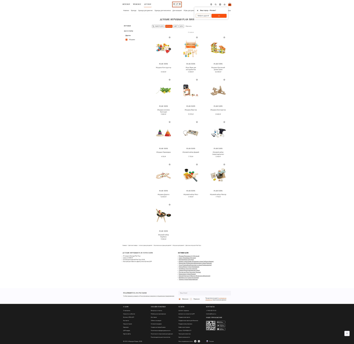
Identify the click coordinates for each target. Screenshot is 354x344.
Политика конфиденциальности (160, 330)
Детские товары (132, 245)
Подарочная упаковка (185, 324)
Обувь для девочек (190, 10)
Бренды (133, 10)
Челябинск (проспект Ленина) (188, 268)
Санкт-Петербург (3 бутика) (187, 258)
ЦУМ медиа (126, 330)
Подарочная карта (184, 317)
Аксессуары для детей (145, 245)
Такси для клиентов (184, 334)
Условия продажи (156, 324)
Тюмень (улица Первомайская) (188, 279)
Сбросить (188, 26)
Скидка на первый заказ (158, 327)
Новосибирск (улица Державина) (189, 266)
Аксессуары (128, 31)
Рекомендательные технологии (160, 337)
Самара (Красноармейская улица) (189, 270)
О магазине (126, 310)
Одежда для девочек (145, 10)
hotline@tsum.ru (211, 314)
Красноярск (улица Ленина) (187, 274)
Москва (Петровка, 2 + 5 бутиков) (189, 256)
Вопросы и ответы (156, 310)
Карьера (126, 327)
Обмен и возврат (156, 320)
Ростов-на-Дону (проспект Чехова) (190, 272)
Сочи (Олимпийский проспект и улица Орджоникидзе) (195, 265)
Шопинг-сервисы (183, 310)
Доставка (154, 317)
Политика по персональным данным (162, 334)
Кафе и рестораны (184, 327)
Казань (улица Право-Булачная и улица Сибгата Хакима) (196, 261)
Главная (124, 245)
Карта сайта (127, 334)
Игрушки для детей (178, 245)
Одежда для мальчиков (163, 10)
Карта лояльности (184, 337)
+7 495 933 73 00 (211, 310)
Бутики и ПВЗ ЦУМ (128, 317)
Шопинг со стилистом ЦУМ (186, 314)
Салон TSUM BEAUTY (184, 330)
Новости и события (129, 314)
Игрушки (127, 26)
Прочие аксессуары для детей (162, 245)
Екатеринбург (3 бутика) (186, 259)
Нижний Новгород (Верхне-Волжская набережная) (194, 276)
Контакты (126, 320)
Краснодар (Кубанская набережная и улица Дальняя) (195, 263)
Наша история (127, 324)
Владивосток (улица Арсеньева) (189, 277)
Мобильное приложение (158, 314)
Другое (128, 35)
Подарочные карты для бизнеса (188, 320)
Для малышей (177, 10)
